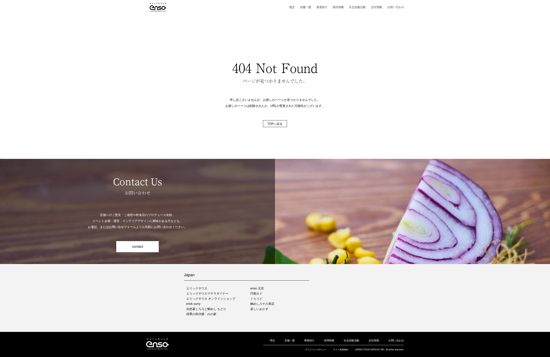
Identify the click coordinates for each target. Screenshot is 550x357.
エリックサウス (196, 288)
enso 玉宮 (257, 288)
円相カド (256, 293)
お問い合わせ (395, 7)
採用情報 (338, 7)
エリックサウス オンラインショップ (210, 298)
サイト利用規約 (340, 349)
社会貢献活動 (357, 7)
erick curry (193, 303)
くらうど (256, 298)
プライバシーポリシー (315, 349)
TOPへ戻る (275, 124)
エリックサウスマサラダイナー (207, 293)
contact (137, 246)
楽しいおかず (259, 309)
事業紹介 (321, 7)
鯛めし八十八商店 (262, 303)
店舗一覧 (305, 7)
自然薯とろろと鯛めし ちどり (206, 309)
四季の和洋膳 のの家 (201, 314)
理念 (292, 7)
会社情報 (376, 7)
